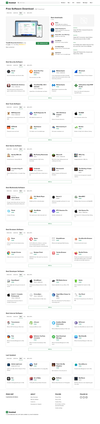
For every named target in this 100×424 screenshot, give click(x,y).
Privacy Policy (58, 397)
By (8, 44)
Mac (69, 2)
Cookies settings (58, 408)
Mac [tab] (21, 13)
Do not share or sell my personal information (60, 404)
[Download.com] (11, 3)
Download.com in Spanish (36, 404)
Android (78, 2)
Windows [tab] (9, 13)
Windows (63, 2)
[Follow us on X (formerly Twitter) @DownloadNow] (84, 397)
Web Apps (85, 2)
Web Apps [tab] (29, 13)
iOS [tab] (24, 13)
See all (50, 98)
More (91, 2)
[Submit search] (18, 3)
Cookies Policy (58, 401)
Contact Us (33, 401)
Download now (44, 43)
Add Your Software (34, 399)
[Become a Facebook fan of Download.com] (81, 397)
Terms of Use (58, 399)
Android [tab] (15, 13)
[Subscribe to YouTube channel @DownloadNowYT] (86, 397)
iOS (73, 2)
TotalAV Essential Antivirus (16, 43)
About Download (34, 397)
